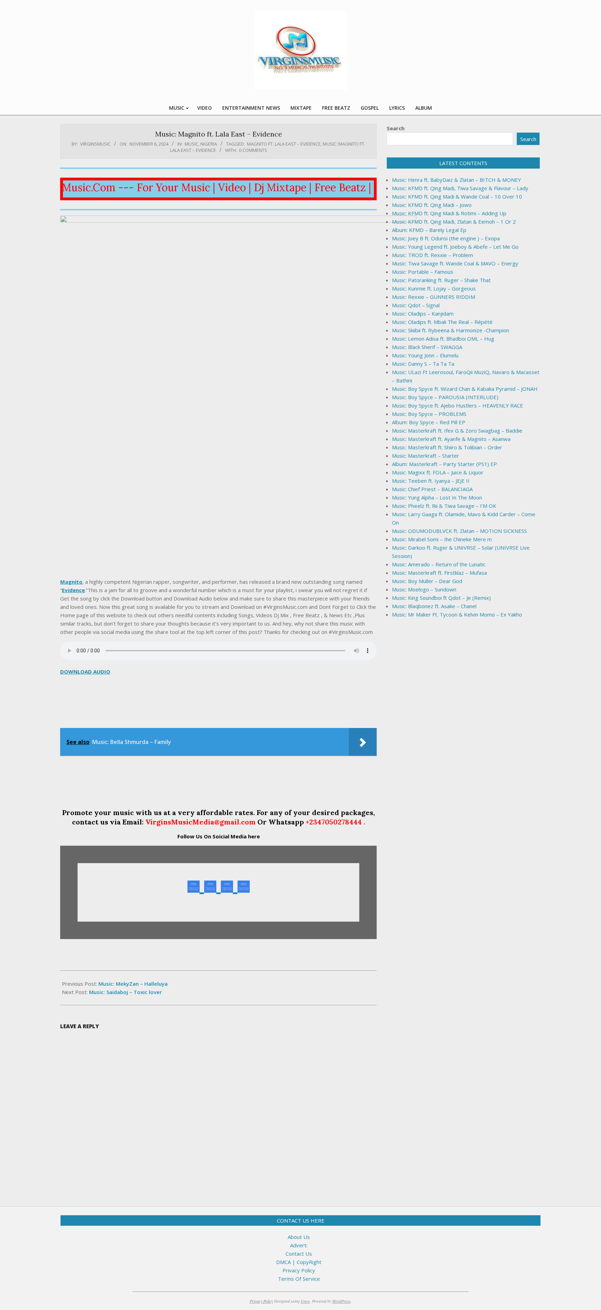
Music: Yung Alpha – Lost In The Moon (437, 497)
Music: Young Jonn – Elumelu (425, 355)
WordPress (341, 1301)
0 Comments (253, 150)
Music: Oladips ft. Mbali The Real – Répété (442, 321)
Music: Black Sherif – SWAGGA (427, 346)
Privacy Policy (298, 1270)
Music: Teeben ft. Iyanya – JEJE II (431, 480)
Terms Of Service (299, 1278)
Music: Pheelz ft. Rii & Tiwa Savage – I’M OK (444, 505)
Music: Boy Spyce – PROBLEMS (429, 413)
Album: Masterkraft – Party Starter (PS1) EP (444, 463)
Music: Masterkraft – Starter (425, 455)
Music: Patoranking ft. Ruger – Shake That (441, 280)
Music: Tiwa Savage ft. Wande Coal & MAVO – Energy (455, 263)
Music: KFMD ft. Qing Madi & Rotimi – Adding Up (449, 213)
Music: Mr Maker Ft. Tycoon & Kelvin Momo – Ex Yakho (457, 614)
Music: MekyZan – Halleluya (133, 983)
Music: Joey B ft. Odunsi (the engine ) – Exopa (446, 238)
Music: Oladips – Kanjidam (423, 313)
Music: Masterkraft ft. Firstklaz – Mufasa (439, 572)
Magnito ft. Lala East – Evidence (284, 144)
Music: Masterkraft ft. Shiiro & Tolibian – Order (447, 447)
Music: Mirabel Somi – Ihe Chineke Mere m (442, 539)
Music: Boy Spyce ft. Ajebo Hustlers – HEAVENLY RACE (457, 405)
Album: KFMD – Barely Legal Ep (429, 229)
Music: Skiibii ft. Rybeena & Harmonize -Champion (450, 330)
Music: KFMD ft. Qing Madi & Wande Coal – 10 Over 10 (457, 196)
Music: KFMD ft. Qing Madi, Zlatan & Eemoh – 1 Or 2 (454, 221)
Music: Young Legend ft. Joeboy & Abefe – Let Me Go (455, 246)
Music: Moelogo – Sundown (424, 589)
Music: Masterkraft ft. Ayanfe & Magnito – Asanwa (451, 438)
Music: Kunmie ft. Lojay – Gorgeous (434, 288)
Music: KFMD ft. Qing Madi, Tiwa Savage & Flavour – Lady (460, 188)
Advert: (298, 1245)
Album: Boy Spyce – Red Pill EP (428, 422)
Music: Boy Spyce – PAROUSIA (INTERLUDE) (445, 397)
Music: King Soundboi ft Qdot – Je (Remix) (441, 597)
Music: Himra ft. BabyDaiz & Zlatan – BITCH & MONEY (456, 179)
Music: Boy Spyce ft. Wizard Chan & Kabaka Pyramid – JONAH (465, 388)
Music (191, 144)
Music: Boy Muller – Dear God (427, 581)
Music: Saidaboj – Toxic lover (125, 992)
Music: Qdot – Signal (416, 305)
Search (395, 128)
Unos (305, 1301)
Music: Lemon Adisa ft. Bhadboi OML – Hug (443, 338)
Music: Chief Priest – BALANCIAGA (432, 489)
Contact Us (299, 1253)
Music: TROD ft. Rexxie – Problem (432, 254)
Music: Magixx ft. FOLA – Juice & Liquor (437, 472)
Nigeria (208, 144)
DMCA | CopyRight (298, 1261)
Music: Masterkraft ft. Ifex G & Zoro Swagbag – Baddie (457, 430)
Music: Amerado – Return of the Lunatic (439, 564)
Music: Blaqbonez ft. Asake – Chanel (434, 606)
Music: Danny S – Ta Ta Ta (423, 363)
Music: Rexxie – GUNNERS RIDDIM (433, 296)
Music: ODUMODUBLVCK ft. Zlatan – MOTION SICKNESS (459, 530)
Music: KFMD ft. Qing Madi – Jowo (432, 204)
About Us (299, 1236)
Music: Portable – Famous (422, 271)
